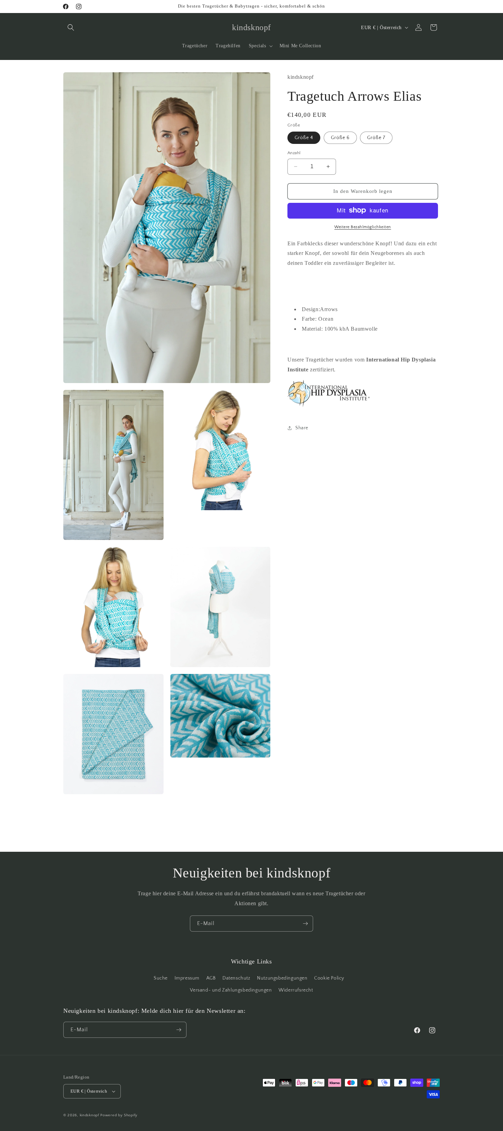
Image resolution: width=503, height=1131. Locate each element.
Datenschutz (236, 978)
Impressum (187, 978)
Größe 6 (340, 137)
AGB (211, 978)
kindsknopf (89, 1115)
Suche (161, 978)
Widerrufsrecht (296, 990)
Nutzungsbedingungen (282, 978)
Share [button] (301, 427)
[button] (70, 27)
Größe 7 (376, 137)
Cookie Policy (329, 978)
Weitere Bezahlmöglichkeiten (362, 226)
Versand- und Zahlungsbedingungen (231, 990)
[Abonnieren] (305, 923)
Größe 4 (304, 137)
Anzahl (293, 152)
